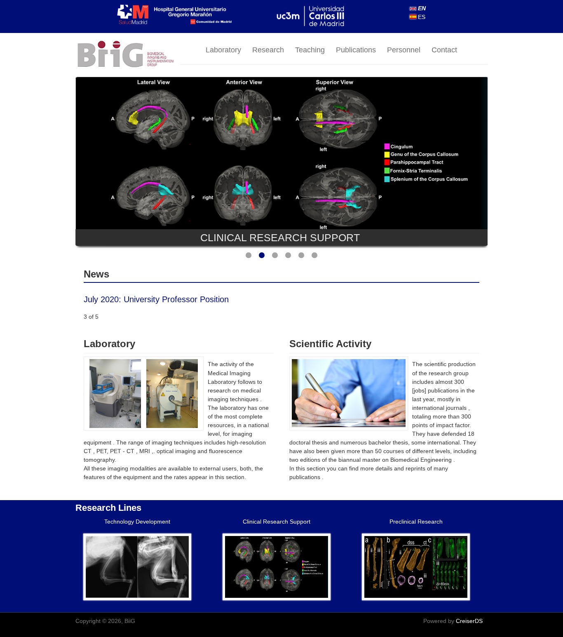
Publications (356, 50)
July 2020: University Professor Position (156, 299)
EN (421, 8)
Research (268, 50)
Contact (444, 50)
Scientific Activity (330, 343)
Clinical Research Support (276, 521)
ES (420, 17)
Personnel (403, 50)
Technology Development (137, 521)
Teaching (310, 50)
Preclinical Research (416, 521)
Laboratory (223, 50)
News (96, 274)
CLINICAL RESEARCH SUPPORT (280, 237)
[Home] (127, 54)
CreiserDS (469, 621)
